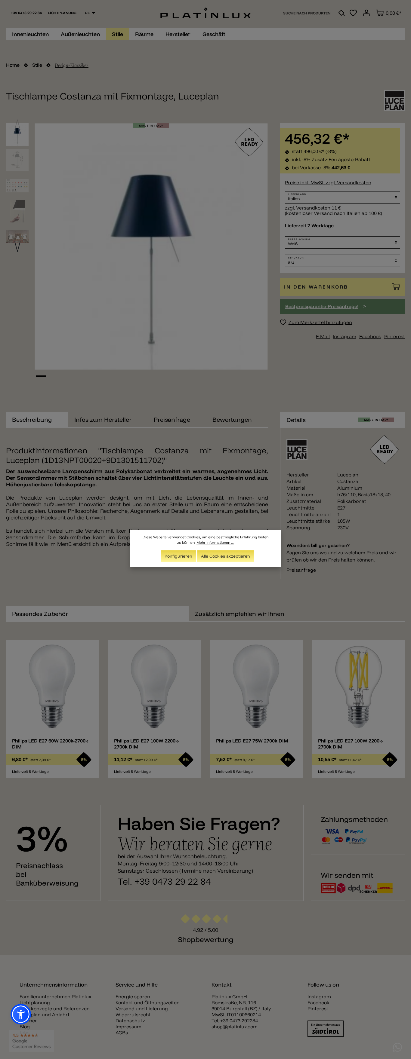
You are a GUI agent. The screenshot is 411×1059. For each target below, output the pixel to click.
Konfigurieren (178, 556)
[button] (20, 1014)
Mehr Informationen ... (215, 542)
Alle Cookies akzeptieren (225, 556)
